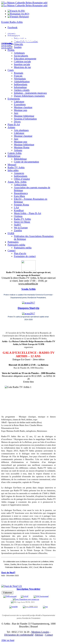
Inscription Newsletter (28, 589)
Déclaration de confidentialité (19, 634)
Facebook (12, 27)
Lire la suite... (7, 48)
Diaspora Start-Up (28, 308)
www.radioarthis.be (28, 283)
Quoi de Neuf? (8, 572)
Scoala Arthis (28, 289)
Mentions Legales (40, 632)
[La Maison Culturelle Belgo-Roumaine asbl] (24, 4)
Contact (49, 634)
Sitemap (39, 634)
